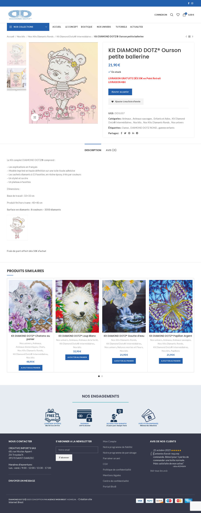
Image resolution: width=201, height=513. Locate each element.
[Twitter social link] (125, 133)
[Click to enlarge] (35, 117)
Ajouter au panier (120, 91)
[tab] (93, 148)
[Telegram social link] (137, 133)
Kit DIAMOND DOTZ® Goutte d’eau (124, 336)
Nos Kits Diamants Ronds (41, 36)
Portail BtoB (109, 486)
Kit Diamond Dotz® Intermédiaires (74, 36)
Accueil (11, 36)
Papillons (175, 350)
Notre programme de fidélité (117, 447)
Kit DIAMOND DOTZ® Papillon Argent (170, 336)
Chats (42, 347)
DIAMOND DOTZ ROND (143, 127)
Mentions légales (112, 475)
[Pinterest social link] (129, 133)
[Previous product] (186, 36)
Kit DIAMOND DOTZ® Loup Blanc (77, 336)
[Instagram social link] (192, 3)
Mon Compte (109, 441)
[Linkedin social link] (133, 133)
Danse (125, 127)
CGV (105, 463)
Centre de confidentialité (116, 480)
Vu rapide (50, 285)
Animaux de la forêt (88, 340)
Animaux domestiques (27, 347)
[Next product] (192, 36)
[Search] (172, 15)
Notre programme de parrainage (119, 452)
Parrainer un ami (111, 458)
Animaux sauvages (142, 118)
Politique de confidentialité (117, 469)
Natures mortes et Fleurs (130, 347)
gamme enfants (166, 127)
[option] (16, 54)
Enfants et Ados (162, 118)
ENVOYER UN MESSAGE (22, 480)
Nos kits (21, 36)
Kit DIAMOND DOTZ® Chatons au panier (30, 337)
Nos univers (177, 122)
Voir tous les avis (158, 470)
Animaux (126, 118)
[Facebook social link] (188, 3)
